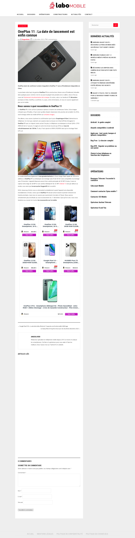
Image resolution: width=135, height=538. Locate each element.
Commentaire (22, 473)
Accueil (20, 14)
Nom (19, 491)
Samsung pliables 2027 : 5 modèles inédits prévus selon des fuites (103, 57)
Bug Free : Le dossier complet (102, 140)
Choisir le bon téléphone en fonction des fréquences (101, 154)
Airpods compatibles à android (102, 128)
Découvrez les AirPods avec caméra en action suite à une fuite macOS (104, 70)
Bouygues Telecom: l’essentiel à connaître (103, 179)
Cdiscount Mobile (97, 186)
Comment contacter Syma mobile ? (104, 191)
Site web (20, 502)
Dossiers (31, 14)
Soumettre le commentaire (26, 510)
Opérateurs (44, 14)
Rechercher (115, 25)
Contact (88, 14)
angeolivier (26, 39)
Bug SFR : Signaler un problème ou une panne (104, 147)
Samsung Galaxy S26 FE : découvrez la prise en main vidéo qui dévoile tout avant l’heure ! (103, 44)
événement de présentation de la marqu (36, 97)
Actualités (76, 14)
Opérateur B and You (98, 208)
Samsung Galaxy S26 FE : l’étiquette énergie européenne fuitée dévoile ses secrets (103, 82)
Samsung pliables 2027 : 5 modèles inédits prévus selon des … (39, 448)
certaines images (49, 114)
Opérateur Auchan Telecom (101, 202)
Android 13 (62, 184)
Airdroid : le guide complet (101, 122)
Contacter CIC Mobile (99, 197)
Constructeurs (60, 14)
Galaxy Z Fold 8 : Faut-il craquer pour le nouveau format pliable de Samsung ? (104, 95)
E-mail (20, 496)
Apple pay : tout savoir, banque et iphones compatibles (103, 134)
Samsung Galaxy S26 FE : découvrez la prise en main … (37, 398)
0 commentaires (52, 39)
